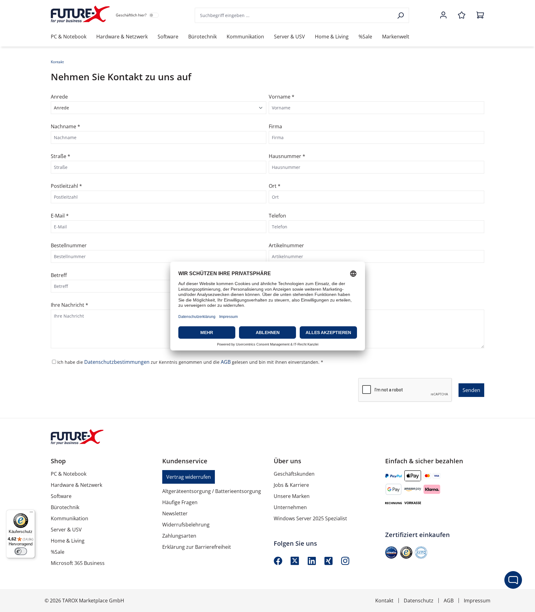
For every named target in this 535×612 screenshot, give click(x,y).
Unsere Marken (292, 496)
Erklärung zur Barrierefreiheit (196, 547)
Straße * (60, 156)
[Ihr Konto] (443, 15)
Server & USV (66, 529)
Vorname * (281, 96)
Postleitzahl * (66, 186)
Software (61, 496)
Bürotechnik (65, 507)
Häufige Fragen (180, 502)
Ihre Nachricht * (69, 305)
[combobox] (294, 15)
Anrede (59, 96)
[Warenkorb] (478, 15)
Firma (275, 126)
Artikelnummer (286, 245)
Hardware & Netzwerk (76, 485)
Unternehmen (290, 507)
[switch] (21, 551)
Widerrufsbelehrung (186, 524)
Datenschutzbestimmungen (117, 362)
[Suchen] (401, 15)
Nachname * (65, 126)
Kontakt (384, 600)
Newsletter (175, 513)
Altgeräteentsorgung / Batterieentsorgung (211, 491)
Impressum (477, 600)
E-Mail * (60, 215)
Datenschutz (418, 600)
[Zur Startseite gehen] (80, 14)
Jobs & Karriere (291, 485)
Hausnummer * (287, 156)
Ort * (275, 186)
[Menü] (31, 513)
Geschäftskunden (294, 473)
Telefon (277, 215)
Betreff (59, 275)
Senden (471, 390)
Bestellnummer (69, 245)
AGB (226, 362)
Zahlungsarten (179, 535)
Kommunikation (69, 518)
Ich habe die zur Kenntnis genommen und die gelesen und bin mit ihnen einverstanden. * (190, 362)
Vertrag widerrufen (188, 476)
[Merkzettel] (461, 15)
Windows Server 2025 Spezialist (310, 518)
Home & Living (68, 540)
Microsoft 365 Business (78, 563)
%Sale (57, 551)
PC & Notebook (68, 473)
